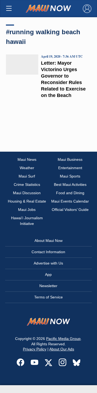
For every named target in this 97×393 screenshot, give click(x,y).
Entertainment (70, 168)
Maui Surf (27, 176)
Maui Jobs (27, 209)
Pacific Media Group (63, 338)
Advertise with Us (48, 263)
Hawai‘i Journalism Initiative (27, 221)
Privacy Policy (34, 349)
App (48, 274)
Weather (27, 168)
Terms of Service (48, 297)
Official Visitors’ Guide (70, 209)
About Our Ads (61, 349)
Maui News (27, 159)
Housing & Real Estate (27, 201)
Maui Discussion (27, 193)
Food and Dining (70, 193)
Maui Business (70, 159)
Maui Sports (70, 176)
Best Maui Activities (70, 184)
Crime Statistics (27, 184)
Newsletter (48, 286)
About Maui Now (48, 240)
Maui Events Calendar (70, 201)
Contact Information (48, 252)
